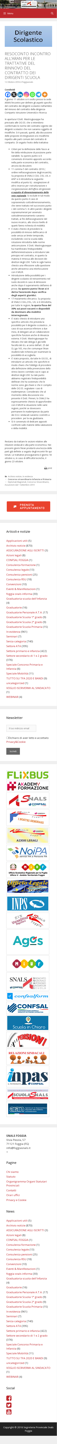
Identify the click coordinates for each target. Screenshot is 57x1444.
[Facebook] (8, 94)
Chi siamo (12, 1172)
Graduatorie (14, 607)
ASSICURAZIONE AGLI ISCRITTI (25, 550)
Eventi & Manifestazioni (21, 589)
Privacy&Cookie (16, 742)
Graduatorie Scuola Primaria (24, 627)
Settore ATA (13, 646)
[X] (14, 94)
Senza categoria (16, 641)
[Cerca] (52, 13)
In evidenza (28, 476)
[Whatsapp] (32, 94)
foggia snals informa (19, 594)
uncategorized (15, 683)
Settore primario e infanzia (23, 651)
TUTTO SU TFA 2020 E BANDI (24, 678)
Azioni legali (14, 555)
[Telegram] (38, 94)
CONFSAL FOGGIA (17, 560)
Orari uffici (13, 1195)
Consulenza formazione (21, 565)
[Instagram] (26, 94)
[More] (45, 94)
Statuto (10, 1176)
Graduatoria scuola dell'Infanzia (26, 598)
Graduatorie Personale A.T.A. (24, 612)
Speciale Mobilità (17, 673)
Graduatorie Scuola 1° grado (24, 617)
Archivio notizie (15, 476)
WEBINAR (12, 697)
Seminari (12, 636)
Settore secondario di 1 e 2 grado (27, 656)
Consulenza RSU (16, 579)
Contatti (11, 1190)
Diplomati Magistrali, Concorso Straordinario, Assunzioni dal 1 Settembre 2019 (27, 483)
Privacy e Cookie (16, 1200)
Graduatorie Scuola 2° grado (24, 622)
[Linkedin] (20, 94)
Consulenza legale (17, 569)
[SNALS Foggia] (28, 4)
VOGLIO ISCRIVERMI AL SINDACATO (28, 688)
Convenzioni (13, 584)
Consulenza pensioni (19, 574)
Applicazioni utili (17, 541)
